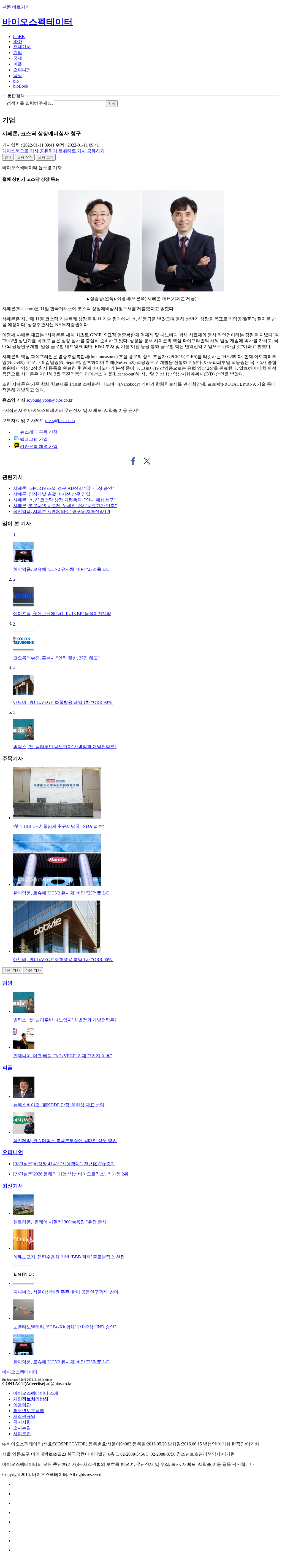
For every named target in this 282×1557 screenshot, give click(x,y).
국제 (17, 58)
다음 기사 (33, 970)
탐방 (17, 75)
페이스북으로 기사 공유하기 (133, 461)
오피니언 (22, 69)
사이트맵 (22, 1433)
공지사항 (22, 1422)
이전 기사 (12, 970)
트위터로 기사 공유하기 (147, 461)
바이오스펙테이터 (37, 22)
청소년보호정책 (28, 1410)
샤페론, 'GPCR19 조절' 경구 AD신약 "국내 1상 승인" (63, 488)
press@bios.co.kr (60, 420)
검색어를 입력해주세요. (30, 103)
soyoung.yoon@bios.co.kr (49, 400)
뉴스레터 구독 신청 (39, 432)
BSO (17, 41)
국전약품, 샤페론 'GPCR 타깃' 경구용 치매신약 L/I (61, 511)
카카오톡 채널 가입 (39, 446)
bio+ (17, 81)
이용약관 (22, 1404)
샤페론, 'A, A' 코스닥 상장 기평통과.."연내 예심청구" (64, 500)
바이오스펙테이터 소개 (35, 1393)
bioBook (20, 86)
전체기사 (22, 46)
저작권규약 (24, 1416)
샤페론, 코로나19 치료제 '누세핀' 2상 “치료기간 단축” (65, 505)
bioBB (19, 36)
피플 (17, 64)
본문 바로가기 (16, 7)
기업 (17, 52)
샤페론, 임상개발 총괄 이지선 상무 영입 (51, 494)
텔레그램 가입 (34, 439)
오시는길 (22, 1428)
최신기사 (12, 1186)
